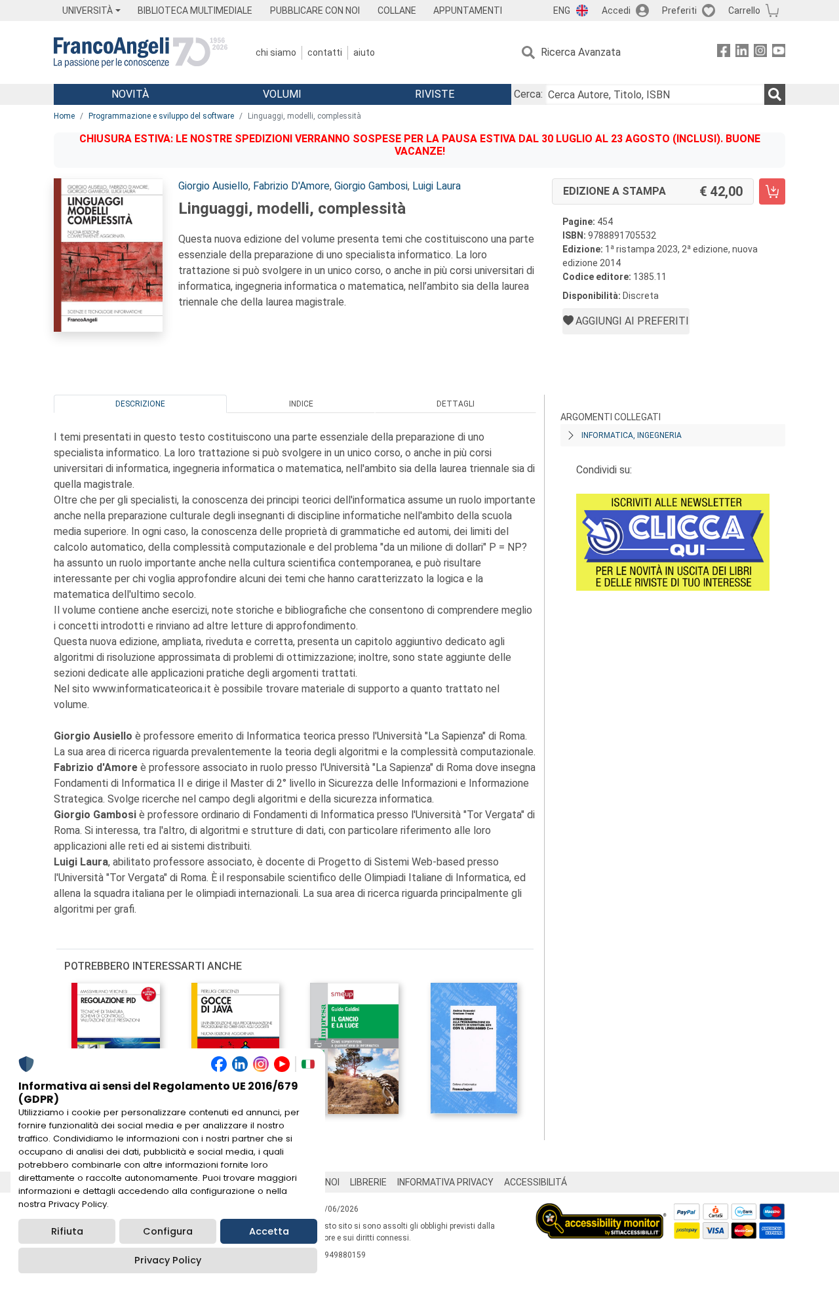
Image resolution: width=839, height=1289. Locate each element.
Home (64, 116)
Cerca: (528, 94)
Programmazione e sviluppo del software (161, 116)
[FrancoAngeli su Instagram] (760, 53)
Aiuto (364, 52)
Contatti (324, 52)
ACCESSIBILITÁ (535, 1182)
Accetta (269, 1231)
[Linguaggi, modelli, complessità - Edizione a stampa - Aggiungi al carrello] (772, 191)
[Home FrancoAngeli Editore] (140, 52)
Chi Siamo (276, 52)
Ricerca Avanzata (581, 52)
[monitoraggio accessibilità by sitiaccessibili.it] (601, 1210)
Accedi (616, 10)
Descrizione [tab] (140, 403)
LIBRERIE (368, 1182)
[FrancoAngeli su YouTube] (778, 53)
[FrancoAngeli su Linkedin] (742, 53)
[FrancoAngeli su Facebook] (723, 53)
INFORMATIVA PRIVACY (445, 1182)
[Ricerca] (774, 94)
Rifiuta (67, 1231)
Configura (168, 1231)
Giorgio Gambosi (371, 186)
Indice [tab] (301, 403)
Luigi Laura (436, 186)
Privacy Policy (167, 1260)
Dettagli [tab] (456, 403)
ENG (561, 10)
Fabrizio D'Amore (291, 186)
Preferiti (679, 10)
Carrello (744, 10)
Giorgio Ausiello (213, 186)
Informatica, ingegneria (631, 435)
